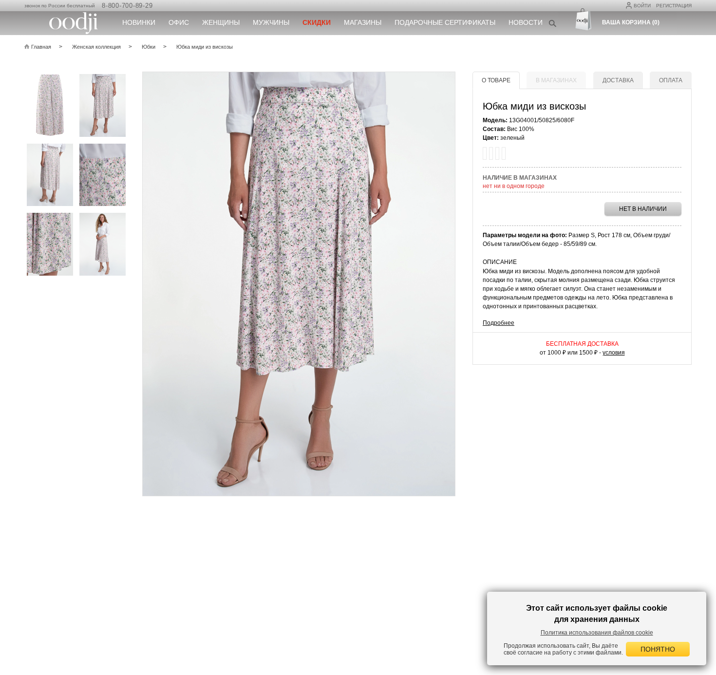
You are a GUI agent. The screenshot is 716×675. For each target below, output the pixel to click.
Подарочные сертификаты (445, 22)
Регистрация (674, 5)
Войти (642, 5)
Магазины (362, 22)
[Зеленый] (491, 153)
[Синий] (504, 153)
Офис (179, 22)
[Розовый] (485, 153)
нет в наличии (643, 209)
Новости (526, 22)
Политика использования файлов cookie (597, 632)
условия (614, 352)
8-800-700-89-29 (127, 5)
